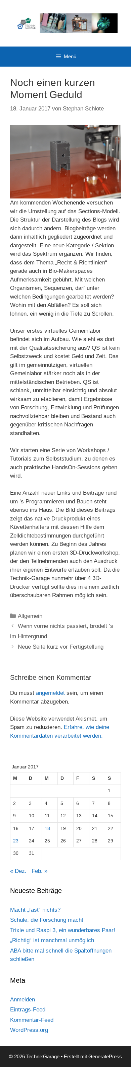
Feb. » (39, 871)
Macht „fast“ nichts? (35, 910)
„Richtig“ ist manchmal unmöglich (52, 940)
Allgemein (30, 616)
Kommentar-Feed (31, 1020)
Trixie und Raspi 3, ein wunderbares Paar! (62, 930)
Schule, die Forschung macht (46, 920)
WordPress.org (29, 1030)
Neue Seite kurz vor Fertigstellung (60, 647)
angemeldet (50, 693)
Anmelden (22, 999)
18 (47, 828)
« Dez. (18, 871)
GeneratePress (105, 1056)
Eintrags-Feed (27, 1009)
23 (15, 840)
